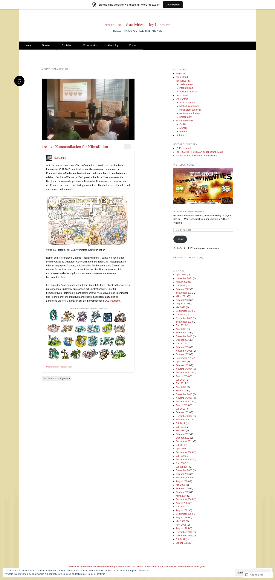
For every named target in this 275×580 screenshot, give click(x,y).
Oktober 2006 (183, 474)
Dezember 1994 (184, 532)
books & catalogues (189, 106)
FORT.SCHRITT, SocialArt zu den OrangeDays (199, 152)
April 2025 (181, 274)
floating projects (187, 84)
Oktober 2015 (183, 354)
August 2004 (182, 503)
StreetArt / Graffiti (184, 120)
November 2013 (184, 398)
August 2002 (182, 510)
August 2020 (182, 303)
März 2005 (181, 495)
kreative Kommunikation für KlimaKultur (75, 146)
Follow (180, 239)
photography (185, 117)
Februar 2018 (183, 332)
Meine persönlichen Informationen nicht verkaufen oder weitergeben (171, 566)
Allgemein (64, 378)
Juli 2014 (180, 379)
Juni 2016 (181, 343)
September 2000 (184, 514)
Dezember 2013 (184, 394)
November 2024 (184, 278)
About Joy (112, 45)
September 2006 (184, 477)
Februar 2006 (183, 488)
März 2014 (181, 390)
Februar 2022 (183, 289)
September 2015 (184, 358)
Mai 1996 (180, 521)
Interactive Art (183, 81)
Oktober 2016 (183, 340)
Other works (182, 99)
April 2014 (181, 387)
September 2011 (184, 441)
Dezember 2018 (184, 318)
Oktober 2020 (183, 300)
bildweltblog (60, 158)
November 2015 (184, 350)
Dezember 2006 (184, 470)
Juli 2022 (180, 285)
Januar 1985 (182, 543)
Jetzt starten (173, 4)
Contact (133, 45)
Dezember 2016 (184, 336)
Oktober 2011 (183, 437)
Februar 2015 (183, 365)
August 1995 (182, 528)
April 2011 (181, 448)
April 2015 (181, 361)
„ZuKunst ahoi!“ (183, 148)
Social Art (67, 45)
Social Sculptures (188, 91)
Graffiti (182, 124)
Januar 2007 (182, 466)
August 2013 (182, 405)
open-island (182, 95)
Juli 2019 (180, 314)
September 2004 (184, 499)
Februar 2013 (183, 412)
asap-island (182, 77)
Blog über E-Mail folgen (188, 211)
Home (28, 45)
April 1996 (181, 524)
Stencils (183, 128)
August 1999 (182, 517)
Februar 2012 (183, 434)
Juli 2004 (180, 506)
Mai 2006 (180, 485)
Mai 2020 (180, 307)
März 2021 (181, 296)
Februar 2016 (183, 347)
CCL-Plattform (112, 300)
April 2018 (181, 329)
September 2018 (184, 321)
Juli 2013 (180, 408)
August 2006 (182, 481)
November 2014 (184, 369)
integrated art (186, 88)
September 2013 (184, 401)
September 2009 (184, 452)
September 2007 (184, 459)
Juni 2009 (181, 456)
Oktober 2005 (183, 492)
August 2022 (182, 282)
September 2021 (184, 292)
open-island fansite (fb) (188, 257)
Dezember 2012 (184, 416)
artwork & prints (187, 102)
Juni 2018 (181, 325)
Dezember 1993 (184, 535)
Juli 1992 (180, 539)
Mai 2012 (180, 430)
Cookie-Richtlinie (96, 574)
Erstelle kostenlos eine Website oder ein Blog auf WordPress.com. (102, 566)
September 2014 (184, 372)
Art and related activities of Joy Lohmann (137, 24)
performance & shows (190, 113)
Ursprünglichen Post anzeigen (59, 367)
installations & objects (190, 110)
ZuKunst (180, 135)
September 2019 (184, 311)
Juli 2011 (180, 445)
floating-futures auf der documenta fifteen (196, 155)
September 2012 (184, 419)
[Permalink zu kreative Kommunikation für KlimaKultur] (88, 109)
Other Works (90, 45)
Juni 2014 (181, 383)
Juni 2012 (181, 427)
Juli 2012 (180, 423)
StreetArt (46, 45)
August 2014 (182, 376)
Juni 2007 (181, 463)
